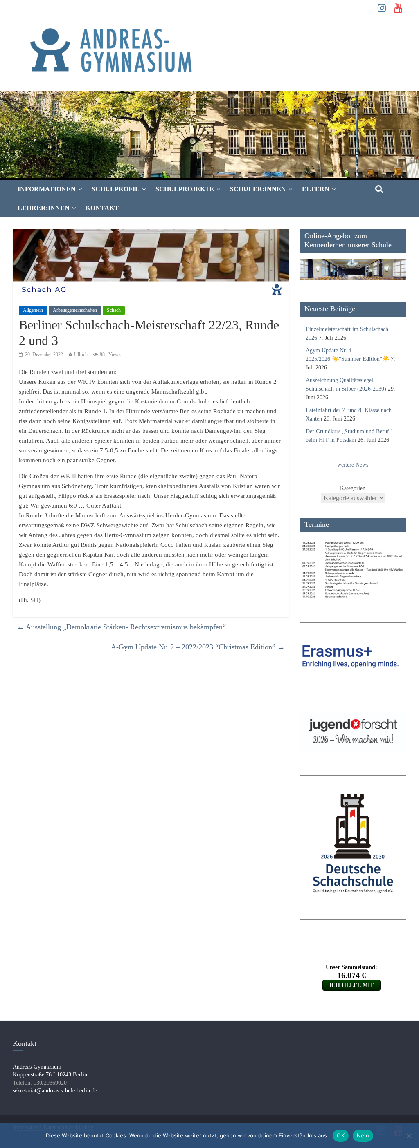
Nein (363, 1135)
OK (341, 1135)
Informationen (47, 189)
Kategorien (352, 488)
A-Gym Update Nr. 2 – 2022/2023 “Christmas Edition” (198, 647)
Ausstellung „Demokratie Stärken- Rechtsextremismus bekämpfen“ (121, 627)
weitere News (352, 465)
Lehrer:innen (44, 207)
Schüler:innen (258, 189)
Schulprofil (116, 189)
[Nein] (409, 1136)
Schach (114, 310)
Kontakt (102, 207)
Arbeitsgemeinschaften (75, 310)
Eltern (315, 189)
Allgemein (33, 310)
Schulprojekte (184, 189)
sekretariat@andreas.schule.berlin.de (55, 1091)
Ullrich (81, 354)
